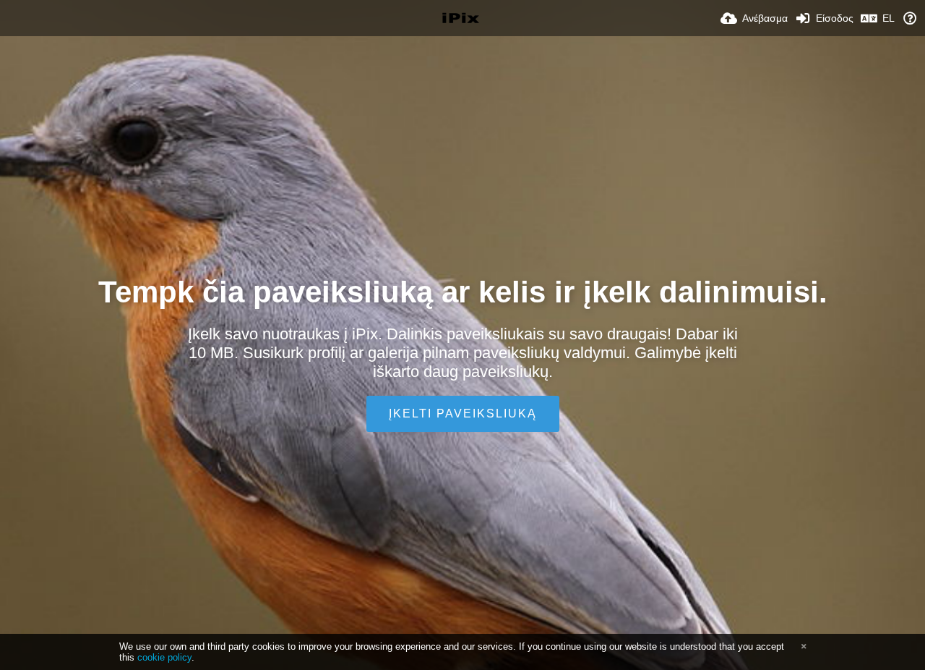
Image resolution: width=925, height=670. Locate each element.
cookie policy (164, 657)
